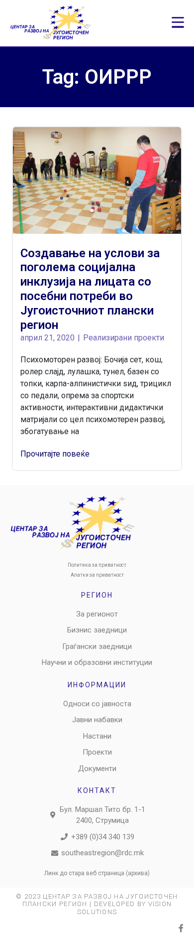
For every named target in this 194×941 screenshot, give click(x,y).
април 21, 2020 (47, 337)
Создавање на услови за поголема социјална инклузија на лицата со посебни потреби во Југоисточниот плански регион (90, 289)
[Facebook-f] (181, 928)
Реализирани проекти (123, 337)
